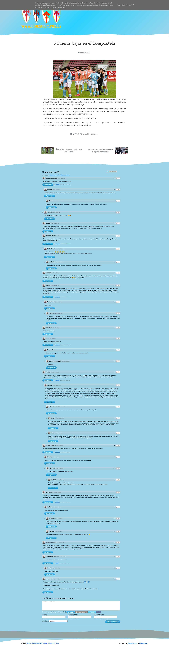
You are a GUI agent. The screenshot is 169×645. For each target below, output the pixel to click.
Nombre (44, 614)
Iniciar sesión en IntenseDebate (70, 612)
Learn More (122, 5)
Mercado (94, 134)
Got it (131, 5)
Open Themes (132, 643)
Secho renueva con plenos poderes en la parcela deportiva (101, 150)
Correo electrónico (73, 614)
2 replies (57, 244)
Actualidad (87, 134)
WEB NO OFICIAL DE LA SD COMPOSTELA (42, 643)
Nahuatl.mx (143, 643)
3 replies (57, 184)
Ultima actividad (64, 175)
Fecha (51, 175)
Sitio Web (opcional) (99, 614)
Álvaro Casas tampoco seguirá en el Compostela (69, 150)
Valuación (56, 175)
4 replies (57, 380)
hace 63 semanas (62, 178)
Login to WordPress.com (81, 612)
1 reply (57, 563)
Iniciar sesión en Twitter (92, 612)
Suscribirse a (45, 621)
